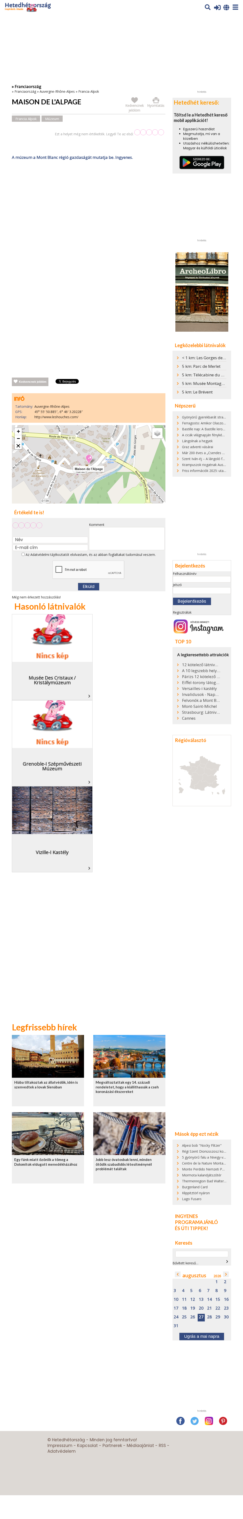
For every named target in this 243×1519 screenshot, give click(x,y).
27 (201, 1317)
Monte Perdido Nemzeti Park (204, 1169)
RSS (162, 1445)
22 (217, 1308)
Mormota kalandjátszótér (201, 1175)
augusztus (194, 1275)
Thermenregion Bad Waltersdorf (207, 1181)
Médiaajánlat (140, 1445)
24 (176, 1317)
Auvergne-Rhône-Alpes (57, 91)
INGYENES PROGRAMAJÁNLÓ (196, 1219)
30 (226, 1317)
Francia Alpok (88, 91)
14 (209, 1299)
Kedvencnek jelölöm (33, 381)
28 (209, 1317)
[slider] (149, 132)
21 (209, 1308)
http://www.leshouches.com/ (56, 417)
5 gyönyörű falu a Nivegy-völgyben (208, 1157)
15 (217, 1299)
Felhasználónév (184, 573)
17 (176, 1308)
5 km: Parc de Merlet (201, 366)
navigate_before (178, 1274)
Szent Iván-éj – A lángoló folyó (205, 458)
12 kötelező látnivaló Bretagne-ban (201, 664)
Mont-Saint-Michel (199, 706)
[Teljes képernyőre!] (18, 445)
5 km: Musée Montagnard (206, 383)
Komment (96, 524)
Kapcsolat (87, 1445)
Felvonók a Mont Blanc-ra (201, 700)
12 (192, 1299)
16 (226, 1299)
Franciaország (25, 91)
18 (184, 1308)
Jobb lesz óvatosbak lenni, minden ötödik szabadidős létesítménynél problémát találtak (124, 1164)
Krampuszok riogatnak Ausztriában (209, 464)
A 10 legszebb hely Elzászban (201, 670)
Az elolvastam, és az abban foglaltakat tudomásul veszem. (90, 554)
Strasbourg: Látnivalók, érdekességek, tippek (201, 712)
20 (201, 1308)
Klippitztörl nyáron (196, 1193)
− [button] (18, 439)
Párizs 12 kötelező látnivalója (201, 676)
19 (192, 1308)
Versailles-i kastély (199, 688)
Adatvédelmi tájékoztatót (49, 554)
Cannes (189, 718)
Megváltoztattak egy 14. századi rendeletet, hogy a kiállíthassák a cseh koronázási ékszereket (127, 1087)
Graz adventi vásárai (197, 447)
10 (176, 1299)
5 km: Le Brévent (197, 392)
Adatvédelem (61, 1451)
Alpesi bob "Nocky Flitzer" (202, 1145)
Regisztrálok (182, 612)
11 (184, 1299)
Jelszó (177, 584)
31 (176, 1325)
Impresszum (59, 1445)
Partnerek (112, 1445)
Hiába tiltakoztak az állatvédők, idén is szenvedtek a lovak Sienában (46, 1084)
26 (192, 1317)
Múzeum (52, 118)
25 (184, 1317)
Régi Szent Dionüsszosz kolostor (207, 1151)
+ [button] (18, 431)
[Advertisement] (88, 211)
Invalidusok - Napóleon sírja (201, 694)
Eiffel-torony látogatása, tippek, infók (201, 682)
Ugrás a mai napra (201, 1336)
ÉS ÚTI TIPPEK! (191, 1228)
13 (201, 1299)
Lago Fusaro (191, 1199)
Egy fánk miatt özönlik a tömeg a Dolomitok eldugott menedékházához (45, 1161)
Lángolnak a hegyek (197, 441)
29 (217, 1317)
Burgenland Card (195, 1187)
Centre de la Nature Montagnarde (208, 1163)
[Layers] (157, 433)
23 (226, 1308)
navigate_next (227, 1261)
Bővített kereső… (185, 1263)
